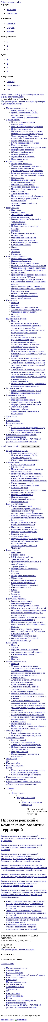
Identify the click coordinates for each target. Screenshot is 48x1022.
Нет (8, 89)
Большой (10, 31)
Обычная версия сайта (11, 2)
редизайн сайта (14, 1020)
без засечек (11, 9)
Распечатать (8, 947)
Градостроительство (26, 798)
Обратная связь (7, 964)
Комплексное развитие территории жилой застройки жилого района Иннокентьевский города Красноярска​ (23, 838)
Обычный (11, 24)
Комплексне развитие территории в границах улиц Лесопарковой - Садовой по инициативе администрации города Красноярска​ (23, 883)
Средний (10, 27)
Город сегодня (18, 793)
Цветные (10, 82)
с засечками (12, 13)
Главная (10, 788)
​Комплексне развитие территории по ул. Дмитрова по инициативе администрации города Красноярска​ (24, 875)
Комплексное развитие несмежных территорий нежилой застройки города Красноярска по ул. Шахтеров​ (21, 847)
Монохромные (13, 85)
